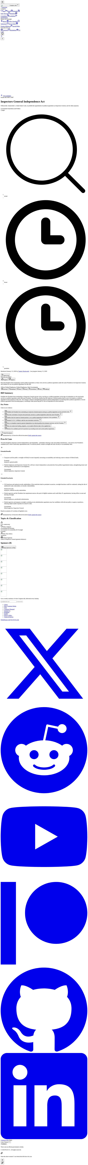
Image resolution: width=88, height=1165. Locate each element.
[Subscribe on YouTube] (44, 837)
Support (5, 379)
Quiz (5, 607)
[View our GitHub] (44, 1010)
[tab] (4, 389)
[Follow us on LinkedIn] (44, 1096)
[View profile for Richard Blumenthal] (44, 570)
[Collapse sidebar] (2, 38)
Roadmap (6, 612)
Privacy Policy (8, 615)
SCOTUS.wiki (15, 620)
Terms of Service (8, 617)
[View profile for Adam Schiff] (44, 587)
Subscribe (19, 601)
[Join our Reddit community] (44, 750)
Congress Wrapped (9, 609)
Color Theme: (4, 1142)
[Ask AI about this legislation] (2, 1162)
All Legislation (7, 96)
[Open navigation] (2, 2)
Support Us (7, 611)
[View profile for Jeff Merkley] (44, 593)
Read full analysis (7, 433)
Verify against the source (34, 435)
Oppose (13, 379)
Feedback (3, 1144)
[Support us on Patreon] (44, 923)
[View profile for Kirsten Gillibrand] (44, 564)
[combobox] (9, 1142)
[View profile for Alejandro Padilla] (44, 582)
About (6, 604)
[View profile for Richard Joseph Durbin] (44, 558)
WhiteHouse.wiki (5, 620)
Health (6, 614)
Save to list (6, 375)
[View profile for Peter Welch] (44, 576)
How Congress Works (10, 606)
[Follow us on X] (44, 664)
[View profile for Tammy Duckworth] (44, 552)
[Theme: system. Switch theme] (2, 34)
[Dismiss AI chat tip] (2, 1160)
